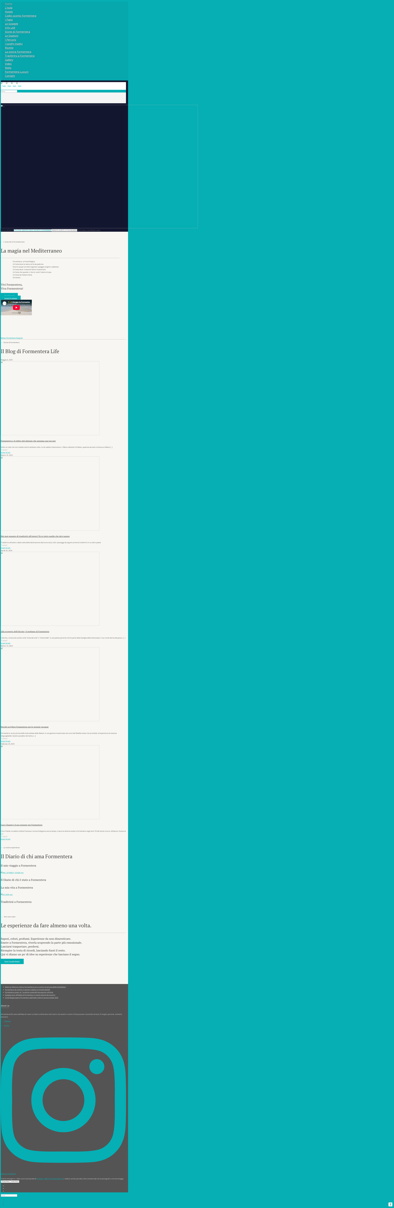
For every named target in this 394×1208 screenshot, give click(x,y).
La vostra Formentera (18, 52)
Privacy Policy (5, 1181)
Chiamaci (7, 1021)
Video (8, 64)
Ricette (9, 48)
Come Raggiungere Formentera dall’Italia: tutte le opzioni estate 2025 (31, 998)
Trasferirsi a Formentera (20, 56)
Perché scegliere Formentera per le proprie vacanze (25, 726)
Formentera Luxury (17, 72)
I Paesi (9, 19)
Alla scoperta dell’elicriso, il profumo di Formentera (25, 631)
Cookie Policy (14, 1181)
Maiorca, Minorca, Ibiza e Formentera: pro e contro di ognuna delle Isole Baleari (35, 987)
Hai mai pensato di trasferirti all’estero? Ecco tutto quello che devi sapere (35, 536)
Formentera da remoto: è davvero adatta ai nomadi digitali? (27, 990)
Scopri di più (5, 452)
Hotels (9, 11)
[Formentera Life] (11, 86)
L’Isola (8, 7)
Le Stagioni (11, 36)
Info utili (10, 27)
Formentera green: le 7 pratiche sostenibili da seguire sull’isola (29, 992)
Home (8, 3)
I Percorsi (10, 40)
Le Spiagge (11, 23)
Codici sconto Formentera (20, 15)
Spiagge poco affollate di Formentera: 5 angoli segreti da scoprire (30, 995)
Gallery (9, 60)
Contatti (10, 76)
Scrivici (6, 1025)
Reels (8, 68)
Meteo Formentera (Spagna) (12, 338)
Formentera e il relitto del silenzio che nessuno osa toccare (28, 440)
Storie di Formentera (17, 31)
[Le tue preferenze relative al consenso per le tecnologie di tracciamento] (390, 1204)
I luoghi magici (14, 44)
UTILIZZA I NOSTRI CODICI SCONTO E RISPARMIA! (33, 230)
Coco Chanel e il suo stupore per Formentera (21, 824)
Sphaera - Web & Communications (50, 1179)
